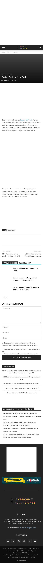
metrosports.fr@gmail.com (27, 528)
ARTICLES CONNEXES (10, 263)
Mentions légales (30, 551)
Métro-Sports (12, 549)
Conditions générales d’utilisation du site (15, 555)
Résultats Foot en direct (24, 549)
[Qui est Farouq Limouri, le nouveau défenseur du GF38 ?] (7, 289)
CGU (22, 551)
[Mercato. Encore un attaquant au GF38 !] (7, 270)
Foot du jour (16, 551)
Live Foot (8, 551)
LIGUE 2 (9, 52)
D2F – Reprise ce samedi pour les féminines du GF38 (11, 255)
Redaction (6, 80)
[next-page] (6, 297)
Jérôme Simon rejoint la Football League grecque (33, 255)
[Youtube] (35, 541)
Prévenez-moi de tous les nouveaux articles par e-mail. (21, 354)
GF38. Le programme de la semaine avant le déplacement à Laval (21, 378)
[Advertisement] (21, 22)
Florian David (11, 230)
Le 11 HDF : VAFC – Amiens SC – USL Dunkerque (21, 557)
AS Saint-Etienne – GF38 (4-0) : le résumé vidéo (21, 393)
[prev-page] (3, 297)
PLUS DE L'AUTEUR (25, 263)
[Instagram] (19, 541)
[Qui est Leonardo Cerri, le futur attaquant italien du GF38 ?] (7, 280)
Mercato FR (36, 549)
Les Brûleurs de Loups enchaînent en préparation (20, 413)
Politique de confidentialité (20, 553)
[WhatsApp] (13, 87)
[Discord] (8, 541)
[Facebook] (4, 87)
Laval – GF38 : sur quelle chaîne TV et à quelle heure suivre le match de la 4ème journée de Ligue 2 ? (21, 372)
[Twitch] (24, 541)
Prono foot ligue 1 (33, 555)
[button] (3, 47)
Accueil (3, 52)
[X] (9, 87)
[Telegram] (22, 87)
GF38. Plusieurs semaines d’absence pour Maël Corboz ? (22, 383)
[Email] (18, 87)
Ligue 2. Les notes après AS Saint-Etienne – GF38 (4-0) (21, 388)
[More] (27, 87)
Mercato (15, 52)
